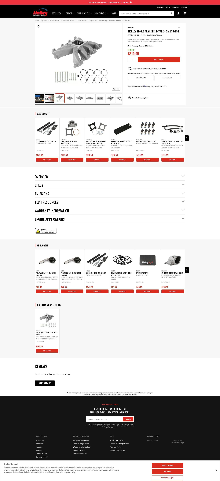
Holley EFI (131, 27)
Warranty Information (81, 447)
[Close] (216, 470)
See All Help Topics (117, 450)
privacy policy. (71, 472)
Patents (39, 450)
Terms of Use (41, 453)
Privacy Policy (110, 427)
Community (175, 7)
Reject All (167, 471)
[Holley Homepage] (40, 10)
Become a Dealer (80, 453)
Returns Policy (115, 447)
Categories (56, 13)
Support (184, 7)
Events (168, 7)
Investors (40, 443)
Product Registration (81, 443)
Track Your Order (117, 440)
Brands (69, 13)
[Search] (171, 13)
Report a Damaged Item (119, 443)
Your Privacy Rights (167, 478)
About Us (40, 440)
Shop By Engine (100, 13)
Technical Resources (81, 440)
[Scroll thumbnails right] (120, 98)
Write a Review (45, 383)
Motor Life (160, 7)
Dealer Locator (79, 450)
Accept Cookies (167, 465)
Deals (114, 13)
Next (187, 138)
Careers (39, 447)
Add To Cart (159, 59)
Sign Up (128, 419)
